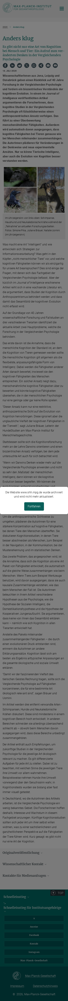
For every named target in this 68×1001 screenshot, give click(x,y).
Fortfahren (34, 506)
